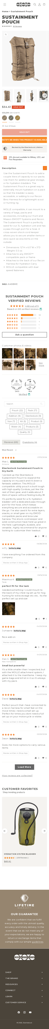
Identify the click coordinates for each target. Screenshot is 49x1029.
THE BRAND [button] (11, 978)
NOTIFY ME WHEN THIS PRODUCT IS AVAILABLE (24, 140)
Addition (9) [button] (15, 416)
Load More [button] (24, 767)
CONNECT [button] (10, 990)
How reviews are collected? (17, 775)
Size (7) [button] (11, 421)
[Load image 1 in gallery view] (7, 95)
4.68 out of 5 (32, 306)
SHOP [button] (8, 972)
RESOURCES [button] (11, 984)
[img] (8, 457)
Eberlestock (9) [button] (33, 416)
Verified (23, 394)
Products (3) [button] (32, 426)
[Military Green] (11, 117)
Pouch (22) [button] (17, 410)
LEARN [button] (8, 996)
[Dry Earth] (4, 117)
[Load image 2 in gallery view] (19, 95)
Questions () (29, 442)
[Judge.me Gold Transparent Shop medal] (30, 384)
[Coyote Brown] (17, 117)
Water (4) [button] (16, 426)
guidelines (37, 941)
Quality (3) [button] (25, 432)
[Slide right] (44, 95)
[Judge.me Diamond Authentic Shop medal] (16, 384)
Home (5, 11)
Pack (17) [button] (32, 410)
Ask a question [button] (24, 334)
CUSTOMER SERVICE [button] (15, 1002)
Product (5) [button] (36, 421)
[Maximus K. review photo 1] (8, 608)
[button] (4, 4)
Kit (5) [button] (23, 421)
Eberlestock (27, 1023)
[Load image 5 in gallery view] (31, 95)
